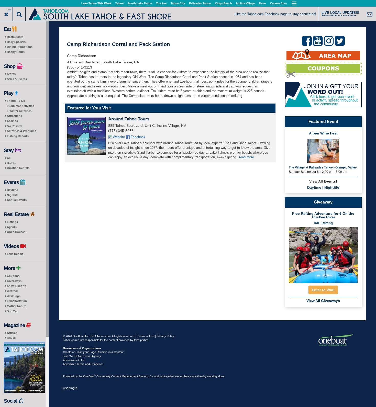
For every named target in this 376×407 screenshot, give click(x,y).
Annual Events (17, 199)
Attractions (14, 115)
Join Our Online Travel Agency (82, 356)
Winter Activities (20, 110)
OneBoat (89, 376)
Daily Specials (16, 41)
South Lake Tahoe (140, 3)
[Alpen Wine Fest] (323, 150)
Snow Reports (16, 285)
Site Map (12, 311)
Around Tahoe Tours (128, 119)
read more (246, 157)
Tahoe (119, 3)
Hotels (11, 163)
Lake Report (15, 253)
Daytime (12, 189)
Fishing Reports (18, 136)
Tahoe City (178, 3)
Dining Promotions (19, 46)
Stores (11, 73)
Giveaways (14, 280)
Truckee (161, 3)
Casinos (12, 120)
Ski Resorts (14, 126)
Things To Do (16, 100)
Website (119, 137)
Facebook (138, 137)
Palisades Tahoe (200, 3)
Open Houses (16, 231)
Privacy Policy (165, 336)
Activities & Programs (21, 130)
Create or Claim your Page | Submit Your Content (93, 352)
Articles (12, 332)
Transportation (17, 300)
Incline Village (245, 3)
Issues (11, 337)
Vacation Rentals (18, 167)
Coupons (13, 275)
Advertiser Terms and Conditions (83, 364)
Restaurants (15, 36)
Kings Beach (223, 3)
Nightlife (12, 195)
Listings (12, 221)
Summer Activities (21, 105)
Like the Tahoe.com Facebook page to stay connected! (275, 14)
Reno (262, 3)
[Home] (100, 13)
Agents (12, 227)
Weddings (13, 296)
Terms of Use (145, 336)
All (8, 158)
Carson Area (278, 3)
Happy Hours (16, 51)
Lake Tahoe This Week (96, 3)
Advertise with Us (74, 360)
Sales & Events (17, 79)
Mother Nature (16, 306)
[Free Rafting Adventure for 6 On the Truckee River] (323, 253)
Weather (12, 290)
